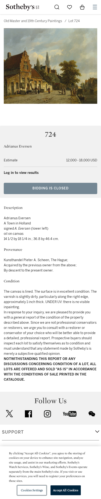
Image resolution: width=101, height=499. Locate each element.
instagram (47, 413)
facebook (28, 413)
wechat (92, 414)
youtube (70, 414)
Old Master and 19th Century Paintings (33, 21)
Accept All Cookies (65, 490)
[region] (50, 472)
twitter (9, 413)
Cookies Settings (32, 490)
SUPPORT (13, 432)
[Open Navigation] (95, 7)
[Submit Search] (56, 7)
